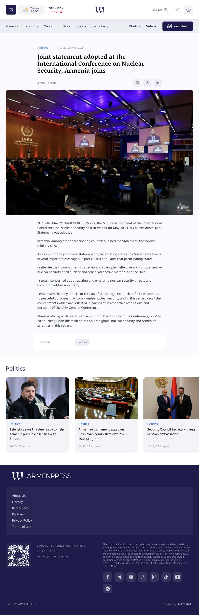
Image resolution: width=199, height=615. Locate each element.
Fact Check (100, 26)
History (17, 502)
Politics (82, 342)
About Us (19, 495)
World (48, 26)
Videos (151, 26)
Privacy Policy (22, 520)
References (20, 508)
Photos (134, 26)
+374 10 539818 (47, 551)
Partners (18, 514)
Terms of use (21, 526)
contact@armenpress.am (53, 556)
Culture (64, 26)
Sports (81, 26)
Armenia (12, 26)
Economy (31, 26)
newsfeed (181, 26)
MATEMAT (184, 604)
